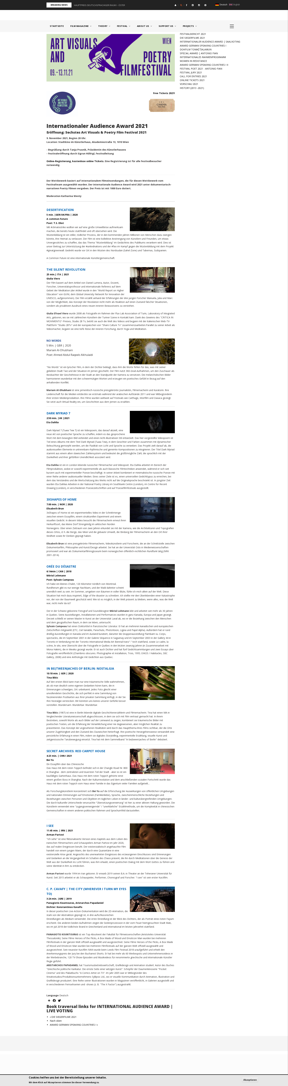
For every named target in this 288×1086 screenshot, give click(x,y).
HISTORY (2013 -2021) (192, 88)
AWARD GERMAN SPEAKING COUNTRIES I (74, 1024)
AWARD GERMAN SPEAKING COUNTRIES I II (204, 64)
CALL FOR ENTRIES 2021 (193, 76)
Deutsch (223, 4)
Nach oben (56, 1020)
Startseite (57, 26)
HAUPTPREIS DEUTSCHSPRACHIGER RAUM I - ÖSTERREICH (102, 5)
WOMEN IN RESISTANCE (193, 61)
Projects (189, 26)
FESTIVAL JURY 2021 (191, 72)
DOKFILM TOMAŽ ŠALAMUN (196, 49)
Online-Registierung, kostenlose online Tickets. (75, 161)
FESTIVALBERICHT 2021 (193, 34)
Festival (122, 26)
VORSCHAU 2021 (189, 84)
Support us (166, 26)
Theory (103, 26)
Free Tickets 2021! (164, 93)
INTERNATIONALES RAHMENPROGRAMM (203, 57)
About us (143, 26)
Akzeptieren (250, 1079)
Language (52, 995)
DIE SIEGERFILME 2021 (63, 1016)
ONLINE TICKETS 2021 (192, 80)
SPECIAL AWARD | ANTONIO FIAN (199, 53)
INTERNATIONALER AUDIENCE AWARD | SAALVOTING (210, 41)
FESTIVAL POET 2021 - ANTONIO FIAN (201, 68)
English (236, 4)
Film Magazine (79, 26)
